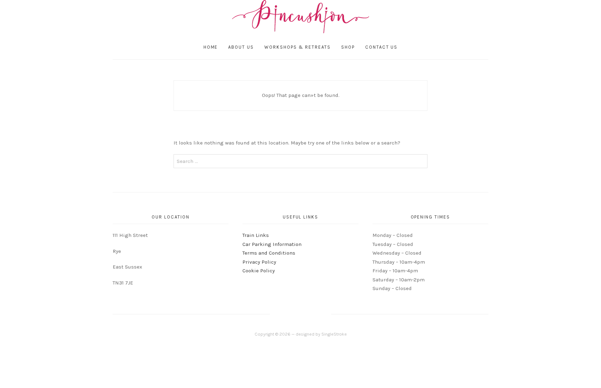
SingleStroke (334, 334)
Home (210, 47)
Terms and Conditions (268, 253)
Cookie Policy (258, 270)
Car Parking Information (272, 244)
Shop (348, 47)
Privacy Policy (259, 262)
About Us (241, 47)
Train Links (255, 235)
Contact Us (381, 47)
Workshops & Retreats (297, 47)
